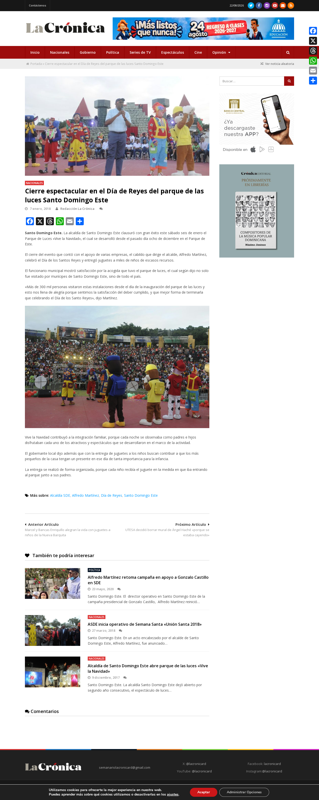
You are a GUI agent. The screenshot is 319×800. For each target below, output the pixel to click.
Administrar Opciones (244, 792)
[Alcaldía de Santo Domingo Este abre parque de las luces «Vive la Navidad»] (52, 672)
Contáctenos (37, 5)
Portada (36, 64)
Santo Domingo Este (141, 495)
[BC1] (256, 154)
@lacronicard (195, 763)
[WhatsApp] (313, 61)
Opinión (219, 52)
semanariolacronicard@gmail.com (124, 767)
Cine (198, 52)
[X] (313, 41)
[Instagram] (267, 5)
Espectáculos (172, 52)
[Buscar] (288, 52)
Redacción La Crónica (77, 208)
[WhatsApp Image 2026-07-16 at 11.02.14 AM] (256, 256)
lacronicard (272, 763)
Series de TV (140, 52)
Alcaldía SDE (60, 495)
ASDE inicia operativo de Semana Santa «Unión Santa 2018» (145, 624)
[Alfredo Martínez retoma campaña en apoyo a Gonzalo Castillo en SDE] (52, 583)
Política (112, 52)
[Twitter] (251, 5)
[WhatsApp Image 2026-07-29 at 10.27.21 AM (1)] (203, 28)
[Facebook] (259, 5)
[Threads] (313, 51)
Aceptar (203, 792)
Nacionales (59, 52)
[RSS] (291, 5)
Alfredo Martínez (85, 495)
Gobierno (88, 52)
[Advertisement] (256, 298)
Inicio (35, 52)
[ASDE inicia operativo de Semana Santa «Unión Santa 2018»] (52, 630)
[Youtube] (275, 5)
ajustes (172, 794)
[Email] (313, 71)
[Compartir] (313, 81)
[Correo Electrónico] (283, 5)
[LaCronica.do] (65, 34)
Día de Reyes (111, 495)
